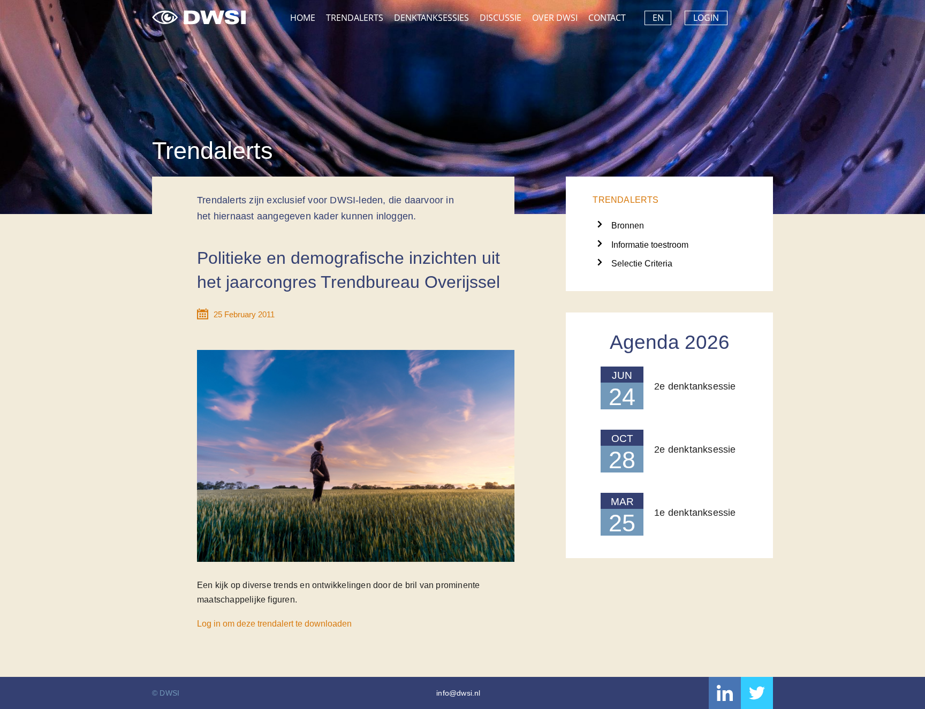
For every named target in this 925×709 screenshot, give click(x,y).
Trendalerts (354, 18)
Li (725, 693)
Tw (757, 693)
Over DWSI (555, 18)
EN (658, 18)
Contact (607, 18)
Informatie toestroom (649, 244)
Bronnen (627, 225)
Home (302, 18)
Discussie (500, 18)
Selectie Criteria (641, 263)
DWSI (199, 15)
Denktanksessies (431, 18)
